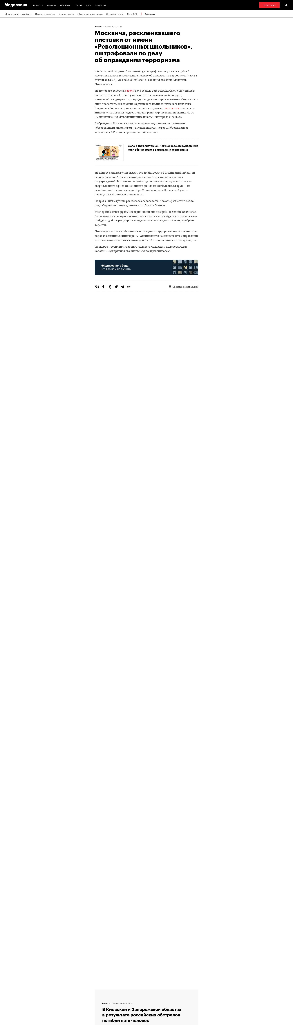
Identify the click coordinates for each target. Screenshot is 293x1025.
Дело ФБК (132, 13)
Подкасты (100, 5)
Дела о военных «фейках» (18, 13)
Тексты (78, 5)
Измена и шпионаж (45, 13)
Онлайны (65, 5)
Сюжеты (51, 5)
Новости (38, 5)
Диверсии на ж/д (114, 13)
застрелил (172, 108)
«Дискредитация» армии (90, 13)
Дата (88, 5)
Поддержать (269, 5)
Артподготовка (66, 13)
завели (129, 91)
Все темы (150, 14)
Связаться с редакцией (185, 286)
